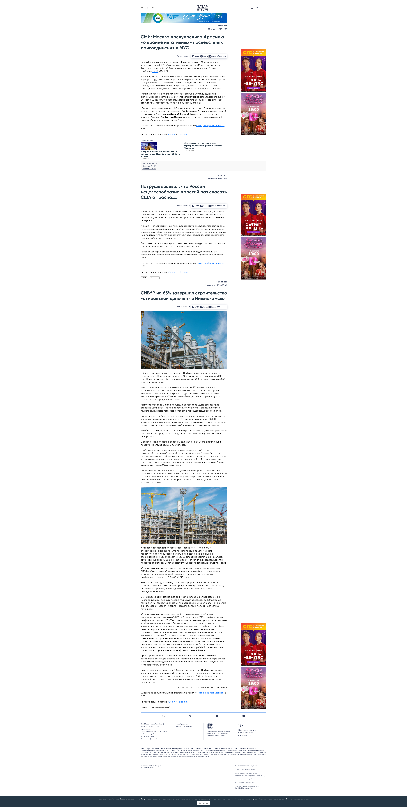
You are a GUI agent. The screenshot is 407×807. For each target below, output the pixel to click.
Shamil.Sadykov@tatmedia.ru (244, 788)
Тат (152, 8)
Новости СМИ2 (149, 166)
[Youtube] (243, 716)
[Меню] (264, 7)
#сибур (144, 707)
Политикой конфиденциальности (297, 799)
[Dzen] (217, 716)
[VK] (163, 716)
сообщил (175, 252)
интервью (169, 218)
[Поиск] (252, 8)
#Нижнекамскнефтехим (160, 707)
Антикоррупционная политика (245, 769)
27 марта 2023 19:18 (217, 29)
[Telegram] (190, 716)
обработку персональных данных (246, 799)
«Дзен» (171, 135)
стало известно (159, 108)
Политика (222, 26)
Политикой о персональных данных (271, 799)
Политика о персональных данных (246, 766)
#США (144, 278)
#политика (155, 278)
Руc (142, 8)
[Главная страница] (202, 8)
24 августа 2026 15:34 (216, 285)
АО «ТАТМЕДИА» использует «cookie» (246, 773)
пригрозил (191, 117)
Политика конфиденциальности (245, 782)
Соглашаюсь (203, 803)
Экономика (221, 282)
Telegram (182, 135)
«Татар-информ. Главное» (210, 126)
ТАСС (155, 71)
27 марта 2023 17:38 (217, 179)
